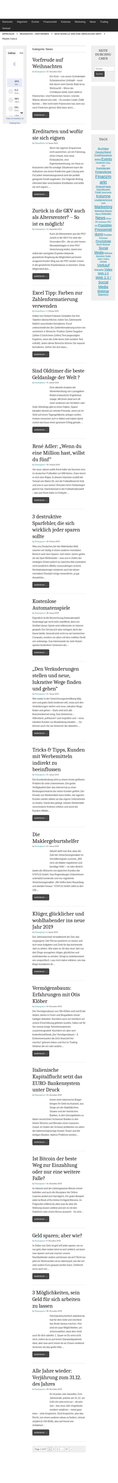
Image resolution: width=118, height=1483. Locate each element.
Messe (98, 214)
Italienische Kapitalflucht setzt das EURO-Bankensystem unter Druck (57, 1080)
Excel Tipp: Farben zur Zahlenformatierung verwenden (57, 299)
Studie (108, 256)
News (93, 21)
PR (96, 226)
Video (108, 269)
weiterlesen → (40, 115)
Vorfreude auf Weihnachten (47, 63)
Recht (99, 244)
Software (108, 253)
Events (35, 21)
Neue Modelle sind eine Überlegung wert (78, 34)
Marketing (80, 21)
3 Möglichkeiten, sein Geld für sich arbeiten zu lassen (56, 1299)
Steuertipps (100, 256)
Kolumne (66, 21)
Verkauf (6, 28)
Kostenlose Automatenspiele (51, 604)
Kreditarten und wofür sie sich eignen (57, 134)
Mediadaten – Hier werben (34, 34)
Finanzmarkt (50, 21)
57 (67, 1449)
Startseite (7, 21)
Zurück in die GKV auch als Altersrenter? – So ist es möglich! (58, 217)
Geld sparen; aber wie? (57, 1235)
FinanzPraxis (40, 143)
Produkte (107, 234)
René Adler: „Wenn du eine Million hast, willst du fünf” (58, 453)
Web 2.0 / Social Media (103, 282)
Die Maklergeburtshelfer (55, 837)
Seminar (106, 244)
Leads (103, 203)
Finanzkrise (103, 171)
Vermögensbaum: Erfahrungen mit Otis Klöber (56, 994)
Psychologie (103, 241)
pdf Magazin (102, 222)
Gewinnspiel (106, 192)
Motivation (106, 213)
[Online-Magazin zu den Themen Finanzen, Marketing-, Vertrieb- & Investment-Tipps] (59, 9)
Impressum (8, 34)
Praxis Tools (9, 39)
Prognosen (103, 238)
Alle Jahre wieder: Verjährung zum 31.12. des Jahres (56, 1377)
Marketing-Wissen (103, 211)
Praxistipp (105, 225)
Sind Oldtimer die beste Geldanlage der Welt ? (58, 374)
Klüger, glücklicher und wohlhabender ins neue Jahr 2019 (58, 920)
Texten (100, 259)
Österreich (103, 294)
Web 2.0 (103, 273)
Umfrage (103, 262)
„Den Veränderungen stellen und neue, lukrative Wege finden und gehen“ (56, 679)
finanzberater (103, 168)
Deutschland (103, 152)
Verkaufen (99, 269)
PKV (109, 222)
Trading (104, 21)
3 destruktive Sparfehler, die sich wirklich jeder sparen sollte (56, 526)
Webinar (103, 291)
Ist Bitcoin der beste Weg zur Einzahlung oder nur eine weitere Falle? (56, 1168)
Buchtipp (103, 148)
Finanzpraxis (40, 72)
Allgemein (22, 21)
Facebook (100, 162)
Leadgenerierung (103, 200)
